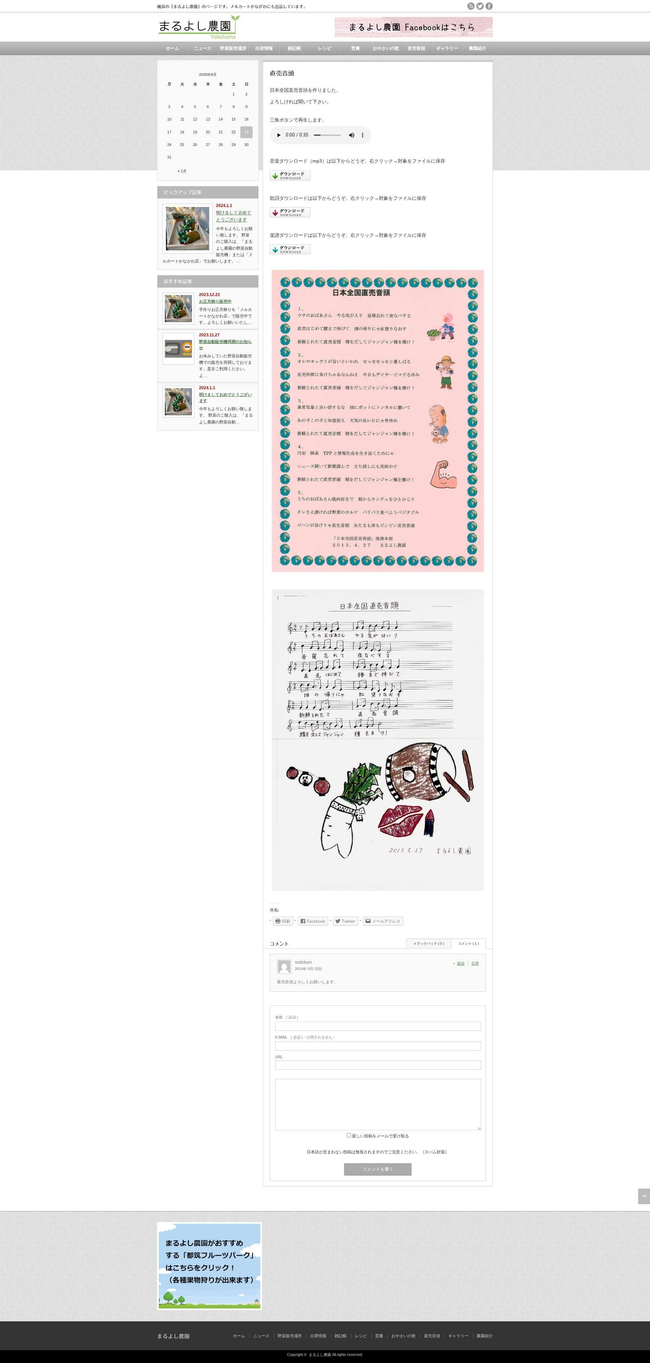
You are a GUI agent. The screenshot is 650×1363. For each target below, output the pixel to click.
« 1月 (182, 171)
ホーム (172, 48)
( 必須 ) (286, 1017)
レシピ (324, 48)
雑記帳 (294, 48)
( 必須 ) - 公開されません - (305, 1037)
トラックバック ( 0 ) (428, 943)
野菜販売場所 (233, 48)
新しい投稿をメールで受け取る (380, 1136)
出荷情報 (264, 48)
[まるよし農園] (199, 38)
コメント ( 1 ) (468, 943)
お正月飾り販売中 (215, 301)
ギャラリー (447, 48)
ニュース (203, 48)
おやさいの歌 (386, 48)
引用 (475, 963)
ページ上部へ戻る (644, 1196)
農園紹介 (477, 48)
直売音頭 (416, 48)
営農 (355, 48)
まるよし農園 (173, 1336)
